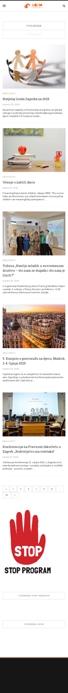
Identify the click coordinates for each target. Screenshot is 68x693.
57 (7, 495)
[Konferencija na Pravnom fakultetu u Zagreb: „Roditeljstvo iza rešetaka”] (34, 414)
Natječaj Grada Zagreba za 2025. (26, 99)
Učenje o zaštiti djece (19, 182)
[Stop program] (30, 545)
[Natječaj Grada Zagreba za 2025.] (34, 66)
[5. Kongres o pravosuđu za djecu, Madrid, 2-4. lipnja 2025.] (34, 326)
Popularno (34, 34)
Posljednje (34, 25)
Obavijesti (9, 94)
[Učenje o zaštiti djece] (34, 149)
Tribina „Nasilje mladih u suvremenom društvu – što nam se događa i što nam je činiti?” (34, 270)
